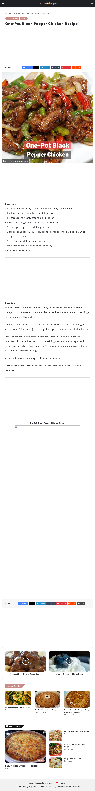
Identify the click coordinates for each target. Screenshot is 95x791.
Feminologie (62, 783)
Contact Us (61, 787)
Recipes (23, 18)
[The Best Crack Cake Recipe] (47, 699)
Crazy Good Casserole (73, 759)
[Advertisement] (47, 45)
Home (9, 13)
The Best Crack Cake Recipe (46, 710)
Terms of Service (39, 787)
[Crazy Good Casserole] (55, 762)
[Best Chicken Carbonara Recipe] (55, 735)
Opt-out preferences (73, 787)
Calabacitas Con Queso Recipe (17, 707)
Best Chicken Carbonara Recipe (76, 732)
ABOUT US (18, 787)
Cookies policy (51, 787)
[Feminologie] (47, 3)
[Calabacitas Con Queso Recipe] (18, 698)
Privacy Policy (27, 787)
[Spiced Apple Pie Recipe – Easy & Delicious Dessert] (77, 699)
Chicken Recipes (18, 13)
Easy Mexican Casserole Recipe (21, 766)
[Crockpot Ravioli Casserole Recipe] (55, 749)
